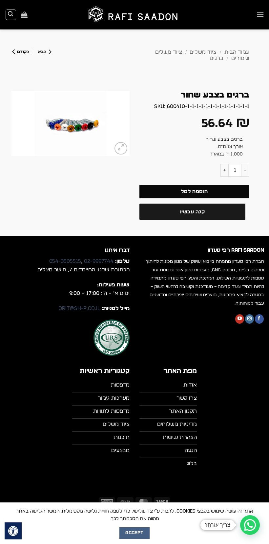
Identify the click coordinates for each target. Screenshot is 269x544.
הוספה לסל (194, 191)
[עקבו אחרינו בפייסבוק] (259, 318)
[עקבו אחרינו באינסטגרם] (249, 318)
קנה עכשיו (192, 211)
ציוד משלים (203, 52)
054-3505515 (65, 261)
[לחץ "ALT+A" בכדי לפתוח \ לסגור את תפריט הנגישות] (13, 530)
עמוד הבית (236, 52)
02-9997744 (99, 261)
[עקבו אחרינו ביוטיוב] (239, 318)
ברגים (216, 58)
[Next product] (43, 51)
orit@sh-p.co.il (79, 308)
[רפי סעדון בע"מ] (134, 15)
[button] (260, 15)
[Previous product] (22, 51)
